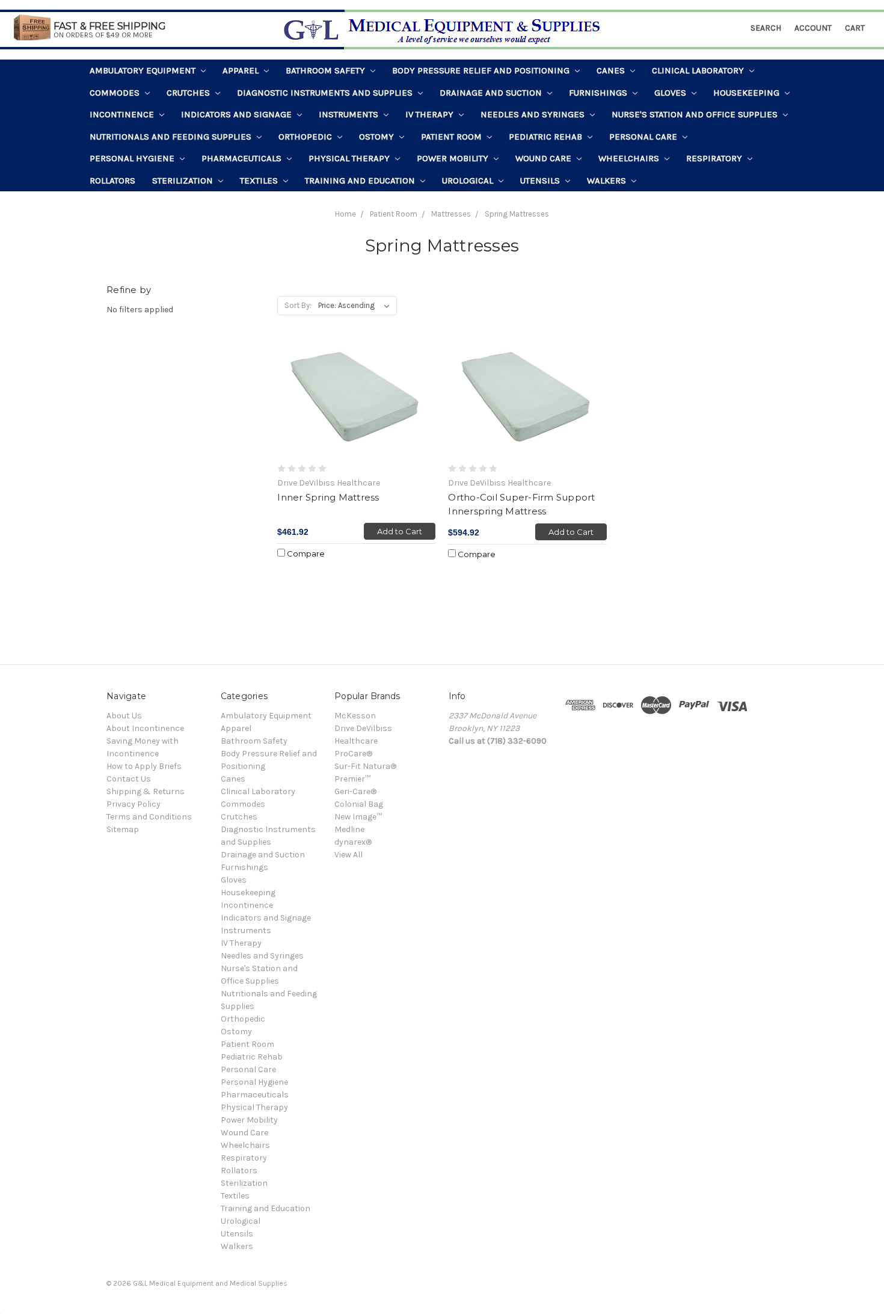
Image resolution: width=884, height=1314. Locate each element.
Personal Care (644, 136)
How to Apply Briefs (144, 766)
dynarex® (353, 842)
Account (813, 28)
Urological (469, 180)
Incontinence (123, 114)
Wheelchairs (629, 158)
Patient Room (452, 136)
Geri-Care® (355, 791)
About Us (124, 716)
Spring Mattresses (517, 213)
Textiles (260, 180)
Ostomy (377, 136)
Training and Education (361, 180)
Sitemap (122, 829)
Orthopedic (306, 136)
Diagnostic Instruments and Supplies (326, 92)
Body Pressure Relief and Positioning (482, 70)
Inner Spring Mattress (328, 497)
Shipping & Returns (145, 791)
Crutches (189, 92)
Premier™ (352, 779)
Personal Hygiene (133, 158)
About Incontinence (145, 728)
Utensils (541, 180)
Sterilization (183, 180)
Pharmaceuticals (242, 158)
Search (765, 28)
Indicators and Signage (237, 114)
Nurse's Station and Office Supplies (696, 114)
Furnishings (599, 92)
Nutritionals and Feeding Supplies (172, 136)
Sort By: (298, 305)
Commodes (116, 92)
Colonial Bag (358, 804)
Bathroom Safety (326, 70)
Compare (305, 553)
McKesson (355, 716)
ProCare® (353, 753)
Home (345, 213)
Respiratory (715, 158)
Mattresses (451, 213)
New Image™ (358, 817)
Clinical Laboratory (699, 70)
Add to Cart (399, 531)
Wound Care (544, 158)
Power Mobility (454, 158)
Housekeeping (747, 92)
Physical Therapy (350, 158)
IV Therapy (430, 114)
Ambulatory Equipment (144, 70)
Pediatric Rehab (547, 136)
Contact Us (128, 779)
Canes (612, 70)
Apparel (242, 70)
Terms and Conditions (149, 817)
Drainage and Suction (492, 92)
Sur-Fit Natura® (365, 766)
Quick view (356, 400)
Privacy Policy (133, 804)
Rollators (112, 180)
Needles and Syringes (533, 114)
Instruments (350, 114)
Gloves (671, 92)
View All (348, 855)
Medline (349, 829)
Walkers (607, 180)
